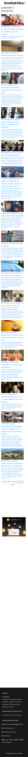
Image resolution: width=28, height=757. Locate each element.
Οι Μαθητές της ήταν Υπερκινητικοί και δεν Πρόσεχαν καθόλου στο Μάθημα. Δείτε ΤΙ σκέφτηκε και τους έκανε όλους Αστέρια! (11, 429)
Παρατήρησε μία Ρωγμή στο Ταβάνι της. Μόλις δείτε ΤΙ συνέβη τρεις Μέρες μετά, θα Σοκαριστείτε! (12, 55)
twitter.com (7, 736)
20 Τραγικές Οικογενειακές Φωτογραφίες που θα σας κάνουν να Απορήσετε (12, 364)
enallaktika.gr (5, 697)
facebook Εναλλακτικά (10, 732)
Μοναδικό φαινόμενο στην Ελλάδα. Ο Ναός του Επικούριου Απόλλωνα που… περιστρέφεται (11, 463)
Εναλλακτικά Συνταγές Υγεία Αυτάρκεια (11, 715)
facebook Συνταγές (9, 728)
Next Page (17, 483)
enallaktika (19, 753)
